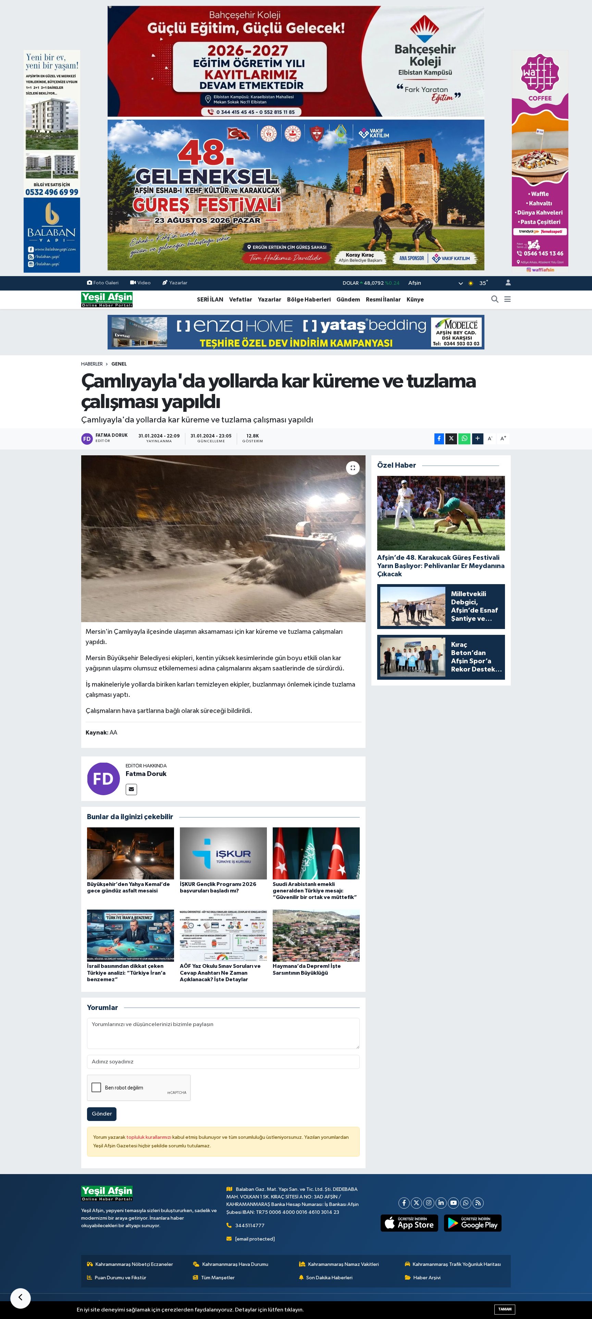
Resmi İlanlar (383, 300)
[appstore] (409, 1223)
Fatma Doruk (146, 774)
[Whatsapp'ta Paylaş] (464, 439)
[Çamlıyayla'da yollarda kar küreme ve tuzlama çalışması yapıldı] (223, 538)
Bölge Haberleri (309, 300)
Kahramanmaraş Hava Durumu (235, 1264)
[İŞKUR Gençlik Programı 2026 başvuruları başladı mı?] (223, 853)
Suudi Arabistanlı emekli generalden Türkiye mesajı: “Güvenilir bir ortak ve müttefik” (315, 891)
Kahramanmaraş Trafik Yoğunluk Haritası (457, 1264)
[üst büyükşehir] (296, 138)
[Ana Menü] (507, 299)
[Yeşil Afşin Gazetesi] (107, 299)
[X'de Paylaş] (451, 439)
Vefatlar (240, 300)
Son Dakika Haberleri (329, 1277)
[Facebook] (404, 1203)
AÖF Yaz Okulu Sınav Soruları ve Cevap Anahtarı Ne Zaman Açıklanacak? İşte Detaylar (220, 972)
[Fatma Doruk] (103, 778)
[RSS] (478, 1203)
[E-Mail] (131, 789)
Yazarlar (178, 283)
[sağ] (540, 161)
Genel (119, 364)
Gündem (348, 300)
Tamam (504, 1309)
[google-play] (473, 1223)
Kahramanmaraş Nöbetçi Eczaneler (134, 1264)
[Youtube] (453, 1203)
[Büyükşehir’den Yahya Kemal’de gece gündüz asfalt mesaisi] (130, 853)
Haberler (92, 364)
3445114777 (249, 1225)
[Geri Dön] (20, 1298)
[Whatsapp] (465, 1203)
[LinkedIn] (441, 1203)
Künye (415, 300)
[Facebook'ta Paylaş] (439, 439)
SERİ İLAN (210, 300)
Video (144, 283)
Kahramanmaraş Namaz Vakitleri (343, 1264)
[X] (416, 1203)
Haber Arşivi (427, 1277)
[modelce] (296, 332)
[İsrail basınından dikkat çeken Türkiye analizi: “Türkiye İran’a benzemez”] (130, 935)
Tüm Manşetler (218, 1277)
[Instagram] (428, 1203)
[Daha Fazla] (477, 439)
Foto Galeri (106, 283)
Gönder (102, 1114)
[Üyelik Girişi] (505, 283)
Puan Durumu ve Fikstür (120, 1277)
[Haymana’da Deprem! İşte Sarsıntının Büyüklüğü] (316, 935)
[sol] (52, 161)
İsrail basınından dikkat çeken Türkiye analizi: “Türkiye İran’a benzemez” (126, 972)
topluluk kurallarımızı (149, 1137)
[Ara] (495, 299)
